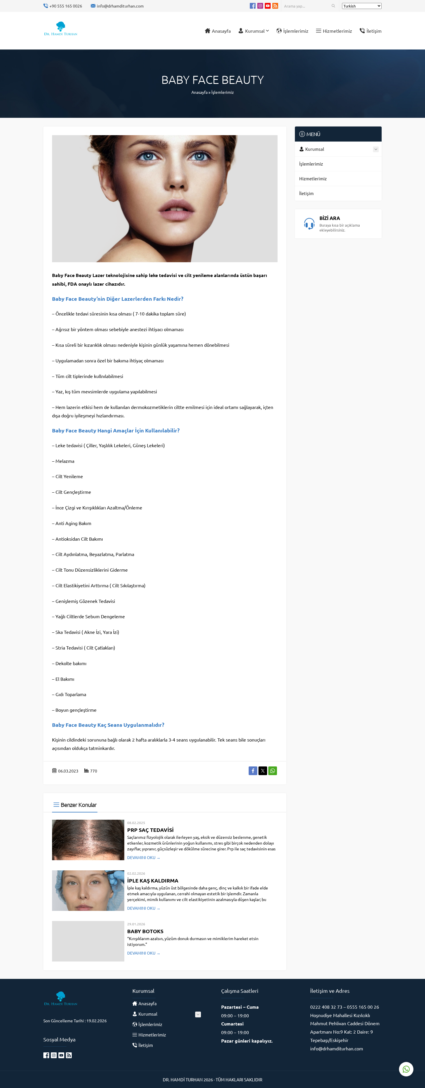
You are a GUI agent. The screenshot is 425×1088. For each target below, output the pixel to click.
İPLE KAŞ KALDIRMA (152, 880)
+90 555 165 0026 (65, 5)
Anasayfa (199, 92)
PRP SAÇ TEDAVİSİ (150, 829)
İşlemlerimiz (222, 92)
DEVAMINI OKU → (143, 857)
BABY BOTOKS (145, 931)
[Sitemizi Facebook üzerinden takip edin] (253, 6)
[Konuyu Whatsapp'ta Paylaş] (272, 770)
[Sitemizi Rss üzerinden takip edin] (275, 6)
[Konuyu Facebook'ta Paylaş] (253, 770)
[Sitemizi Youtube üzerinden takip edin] (268, 6)
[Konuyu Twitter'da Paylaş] (262, 770)
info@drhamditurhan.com (120, 5)
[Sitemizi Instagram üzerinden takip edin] (260, 6)
